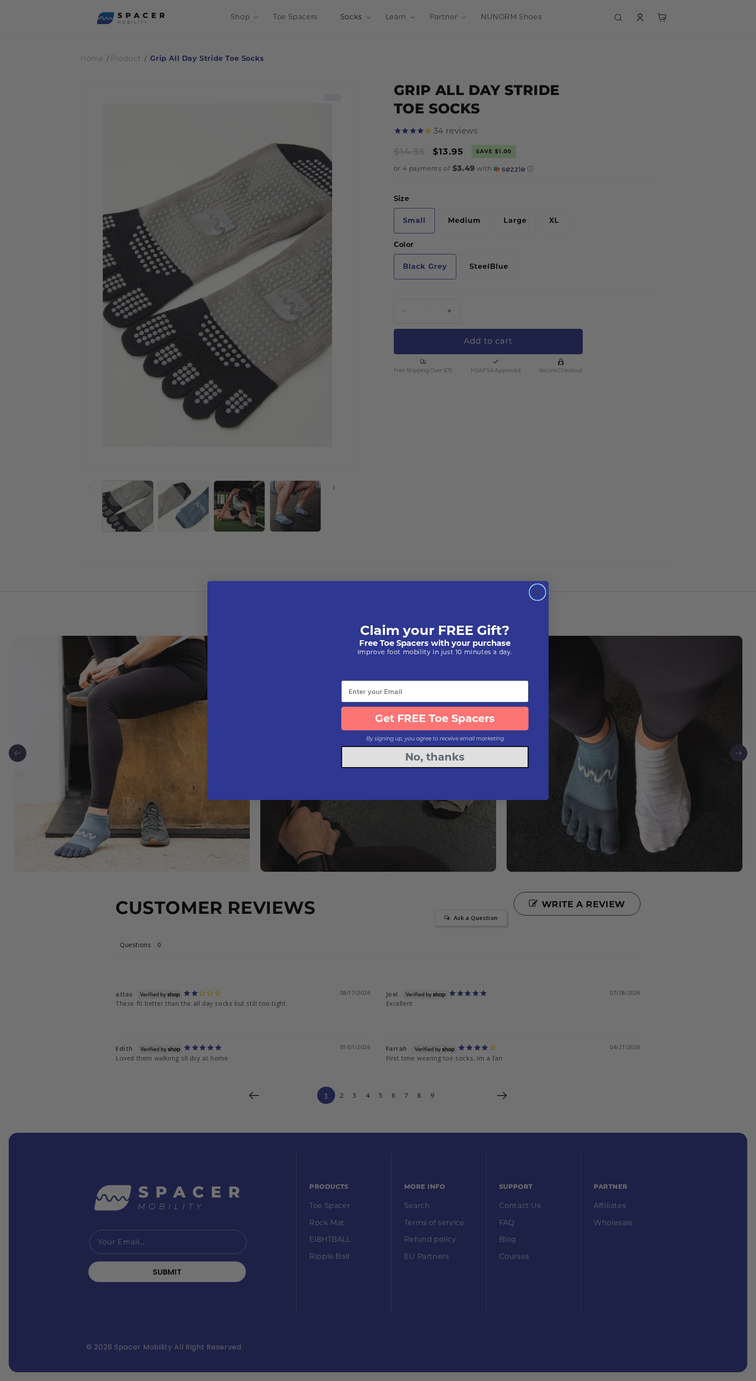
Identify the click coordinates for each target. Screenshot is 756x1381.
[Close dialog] (537, 592)
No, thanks (435, 756)
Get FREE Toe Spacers (435, 718)
